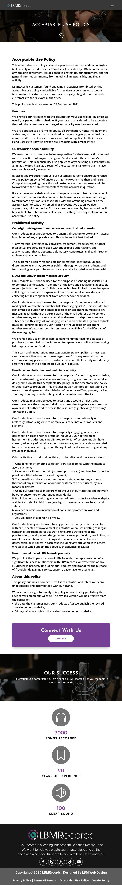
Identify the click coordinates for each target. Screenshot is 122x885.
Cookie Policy (100, 880)
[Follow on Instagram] (52, 862)
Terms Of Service (45, 880)
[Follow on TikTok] (70, 862)
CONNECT (61, 638)
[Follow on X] (61, 862)
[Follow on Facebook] (43, 862)
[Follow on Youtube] (79, 862)
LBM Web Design (94, 872)
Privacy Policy (22, 880)
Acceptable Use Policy (74, 880)
